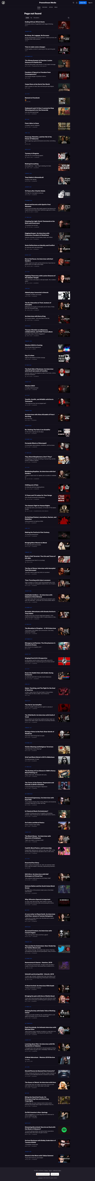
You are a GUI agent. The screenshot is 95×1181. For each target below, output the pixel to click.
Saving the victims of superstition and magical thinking (39, 24)
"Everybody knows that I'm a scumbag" (35, 560)
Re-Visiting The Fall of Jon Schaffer (37, 430)
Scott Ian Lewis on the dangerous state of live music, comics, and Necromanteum (40, 373)
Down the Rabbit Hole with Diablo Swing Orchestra (39, 674)
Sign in (90, 2)
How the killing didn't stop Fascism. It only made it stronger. (40, 64)
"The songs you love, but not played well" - (36, 403)
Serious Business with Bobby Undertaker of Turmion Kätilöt (40, 1141)
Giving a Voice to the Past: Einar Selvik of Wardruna (39, 732)
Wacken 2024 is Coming (33, 345)
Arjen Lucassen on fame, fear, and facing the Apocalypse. (39, 86)
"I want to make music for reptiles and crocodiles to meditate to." (40, 476)
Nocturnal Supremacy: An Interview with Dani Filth (39, 799)
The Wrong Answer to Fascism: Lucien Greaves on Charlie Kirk (38, 61)
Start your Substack (44, 1174)
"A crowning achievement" (31, 534)
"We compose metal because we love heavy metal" (38, 878)
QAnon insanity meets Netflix (32, 824)
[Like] (26, 159)
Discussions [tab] (36, 17)
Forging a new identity (30, 179)
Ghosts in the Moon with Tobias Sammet (39, 1155)
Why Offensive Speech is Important (37, 899)
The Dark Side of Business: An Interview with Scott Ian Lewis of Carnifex (39, 370)
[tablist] (32, 17)
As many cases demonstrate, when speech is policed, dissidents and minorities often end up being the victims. (39, 902)
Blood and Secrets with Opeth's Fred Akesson (37, 205)
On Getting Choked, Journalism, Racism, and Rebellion (40, 518)
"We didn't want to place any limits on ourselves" (37, 572)
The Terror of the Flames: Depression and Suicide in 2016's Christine (39, 783)
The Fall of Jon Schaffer (33, 705)
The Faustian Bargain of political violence (35, 76)
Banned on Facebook (32, 98)
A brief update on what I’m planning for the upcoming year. (40, 49)
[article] (47, 24)
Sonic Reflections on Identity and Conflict (40, 245)
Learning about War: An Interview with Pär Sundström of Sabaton (40, 1045)
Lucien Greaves (42, 66)
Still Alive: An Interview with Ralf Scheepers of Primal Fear (36, 875)
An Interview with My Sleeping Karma (34, 487)
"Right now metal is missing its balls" (34, 840)
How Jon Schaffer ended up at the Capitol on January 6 (39, 707)
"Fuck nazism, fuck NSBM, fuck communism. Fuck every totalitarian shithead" (39, 631)
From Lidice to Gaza (32, 123)
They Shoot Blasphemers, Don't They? (38, 457)
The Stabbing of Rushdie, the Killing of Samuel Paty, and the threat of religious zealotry (40, 459)
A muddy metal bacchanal (31, 388)
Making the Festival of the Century (37, 532)
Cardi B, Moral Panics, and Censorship (38, 848)
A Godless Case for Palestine (32, 125)
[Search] (73, 2)
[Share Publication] (76, 2)
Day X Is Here (29, 355)
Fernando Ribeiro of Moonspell (35, 443)
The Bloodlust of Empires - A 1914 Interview (40, 628)
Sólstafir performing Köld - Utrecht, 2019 (39, 974)
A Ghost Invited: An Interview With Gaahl (39, 986)
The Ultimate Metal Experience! (33, 347)
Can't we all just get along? (32, 112)
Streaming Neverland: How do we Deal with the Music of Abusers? (40, 1128)
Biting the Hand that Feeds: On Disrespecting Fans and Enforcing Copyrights (37, 1099)
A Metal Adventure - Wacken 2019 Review (40, 1057)
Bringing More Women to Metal (36, 543)
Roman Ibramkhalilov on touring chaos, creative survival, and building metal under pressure (40, 38)
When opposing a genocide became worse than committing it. (40, 141)
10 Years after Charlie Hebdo (35, 191)
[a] (64, 24)
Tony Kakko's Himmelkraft (34, 177)
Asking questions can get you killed (34, 521)
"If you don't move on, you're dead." (34, 1157)
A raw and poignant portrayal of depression (36, 786)
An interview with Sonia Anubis (33, 544)
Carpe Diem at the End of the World (37, 84)
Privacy (46, 1170)
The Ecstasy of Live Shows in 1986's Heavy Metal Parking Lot (40, 772)
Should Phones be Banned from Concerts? (40, 1071)
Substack (40, 1178)
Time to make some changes (35, 47)
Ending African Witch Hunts (35, 22)
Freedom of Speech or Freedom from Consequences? (38, 73)
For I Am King (28, 418)
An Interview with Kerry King (35, 316)
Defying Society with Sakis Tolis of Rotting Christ (40, 1012)
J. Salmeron (34, 66)
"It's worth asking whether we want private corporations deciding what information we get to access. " (39, 1131)
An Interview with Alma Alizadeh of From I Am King (40, 415)
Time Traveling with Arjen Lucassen (37, 580)
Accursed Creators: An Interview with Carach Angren (38, 932)
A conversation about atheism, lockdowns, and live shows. (40, 445)
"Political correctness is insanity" (33, 987)
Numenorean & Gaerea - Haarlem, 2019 (38, 962)
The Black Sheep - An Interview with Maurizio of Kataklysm (38, 837)
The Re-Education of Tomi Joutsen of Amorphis (38, 304)
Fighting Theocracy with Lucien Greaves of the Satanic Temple (40, 276)
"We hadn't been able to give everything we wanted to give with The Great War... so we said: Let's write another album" (40, 599)
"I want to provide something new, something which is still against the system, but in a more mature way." (40, 1015)
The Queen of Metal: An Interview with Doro (40, 1082)
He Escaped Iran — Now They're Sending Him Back (38, 166)
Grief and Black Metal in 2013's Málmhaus (39, 757)
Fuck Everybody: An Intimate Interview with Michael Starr (40, 1028)
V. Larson (36, 211)
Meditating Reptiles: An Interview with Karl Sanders (40, 472)
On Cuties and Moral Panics (34, 822)
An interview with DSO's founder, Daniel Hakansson (38, 677)
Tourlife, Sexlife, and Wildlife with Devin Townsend (39, 400)
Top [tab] (31, 17)
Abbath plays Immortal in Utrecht (36, 292)
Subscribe (83, 2)
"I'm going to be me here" (31, 225)
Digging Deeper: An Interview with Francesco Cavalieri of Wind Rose (37, 234)
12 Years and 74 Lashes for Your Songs (38, 495)
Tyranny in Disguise (32, 153)
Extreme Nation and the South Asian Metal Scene (40, 887)
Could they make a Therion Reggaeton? (35, 334)
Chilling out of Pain (31, 485)
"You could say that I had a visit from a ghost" (36, 934)
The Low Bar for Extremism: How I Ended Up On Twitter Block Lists (40, 947)
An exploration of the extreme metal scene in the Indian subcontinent (39, 890)
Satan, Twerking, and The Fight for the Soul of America (40, 689)
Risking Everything (31, 164)
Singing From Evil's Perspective (36, 658)
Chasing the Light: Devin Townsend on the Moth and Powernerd (40, 222)
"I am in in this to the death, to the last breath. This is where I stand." (40, 280)
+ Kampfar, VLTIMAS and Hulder (33, 294)
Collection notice (57, 1170)
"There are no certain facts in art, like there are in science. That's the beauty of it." (39, 918)
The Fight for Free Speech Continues (34, 193)
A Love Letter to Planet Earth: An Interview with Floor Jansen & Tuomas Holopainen (40, 915)
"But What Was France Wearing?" (33, 749)
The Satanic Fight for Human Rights (37, 505)
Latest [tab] (27, 17)
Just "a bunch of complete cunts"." (33, 647)
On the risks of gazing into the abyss (34, 431)
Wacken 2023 (30, 386)
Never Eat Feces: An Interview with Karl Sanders (39, 260)
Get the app (55, 1174)
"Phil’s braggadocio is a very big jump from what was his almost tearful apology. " (39, 1115)
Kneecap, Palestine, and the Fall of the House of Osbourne (38, 138)
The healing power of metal (32, 759)
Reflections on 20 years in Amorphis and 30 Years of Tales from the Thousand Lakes (39, 307)
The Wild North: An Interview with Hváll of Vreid (40, 716)
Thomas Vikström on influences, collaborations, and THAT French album (39, 331)
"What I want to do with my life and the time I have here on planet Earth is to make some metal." (40, 263)
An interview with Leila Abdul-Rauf (34, 247)
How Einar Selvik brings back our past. (35, 735)
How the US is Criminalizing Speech (34, 155)
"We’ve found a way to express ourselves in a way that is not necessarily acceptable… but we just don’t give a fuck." (40, 1032)
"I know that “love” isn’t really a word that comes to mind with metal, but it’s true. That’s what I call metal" (39, 1085)
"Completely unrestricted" (31, 1144)
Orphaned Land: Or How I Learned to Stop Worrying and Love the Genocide (39, 109)
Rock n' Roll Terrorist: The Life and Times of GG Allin (40, 557)
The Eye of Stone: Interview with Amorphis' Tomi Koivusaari (40, 569)
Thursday (27, 1059)
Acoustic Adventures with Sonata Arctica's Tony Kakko (40, 612)
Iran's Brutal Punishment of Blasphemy (35, 497)
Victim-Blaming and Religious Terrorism (39, 747)
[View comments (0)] (36, 28)
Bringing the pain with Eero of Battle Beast (40, 996)
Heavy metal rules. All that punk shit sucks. (36, 774)
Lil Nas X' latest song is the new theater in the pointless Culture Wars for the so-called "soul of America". (39, 692)
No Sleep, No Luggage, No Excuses (37, 35)
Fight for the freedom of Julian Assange (35, 357)
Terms (50, 1170)
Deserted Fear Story (32, 863)
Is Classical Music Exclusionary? (36, 811)
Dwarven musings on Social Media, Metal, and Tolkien (39, 237)
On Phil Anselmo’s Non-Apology (36, 1112)
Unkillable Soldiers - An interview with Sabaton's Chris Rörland (38, 596)
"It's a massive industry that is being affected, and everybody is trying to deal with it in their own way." (40, 802)
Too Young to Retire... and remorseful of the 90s (37, 318)
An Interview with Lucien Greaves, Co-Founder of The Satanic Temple (40, 508)
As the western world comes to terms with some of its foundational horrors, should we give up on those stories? (40, 660)
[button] (38, 7)
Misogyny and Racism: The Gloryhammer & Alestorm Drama (40, 644)
